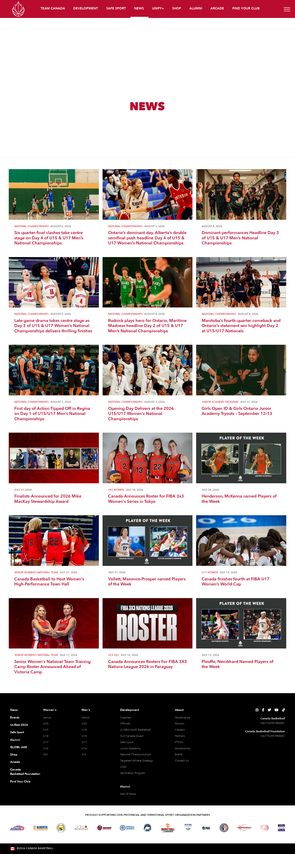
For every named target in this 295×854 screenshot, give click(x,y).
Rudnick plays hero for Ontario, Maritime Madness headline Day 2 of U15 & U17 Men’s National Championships (147, 326)
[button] (53, 9)
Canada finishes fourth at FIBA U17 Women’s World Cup (235, 582)
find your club (246, 8)
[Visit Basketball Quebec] (127, 827)
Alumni (15, 740)
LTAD (123, 767)
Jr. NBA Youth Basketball (135, 730)
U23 (45, 723)
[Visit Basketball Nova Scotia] (188, 827)
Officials (125, 723)
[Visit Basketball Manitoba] (81, 828)
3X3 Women (116, 490)
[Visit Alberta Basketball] (40, 827)
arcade (217, 8)
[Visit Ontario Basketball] (104, 828)
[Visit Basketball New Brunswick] (168, 827)
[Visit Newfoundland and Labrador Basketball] (224, 827)
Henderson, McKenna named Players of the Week (239, 499)
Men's (86, 710)
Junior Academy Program (220, 402)
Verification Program (132, 773)
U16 (45, 748)
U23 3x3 (113, 655)
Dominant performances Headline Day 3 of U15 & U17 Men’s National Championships (240, 238)
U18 (45, 736)
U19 (45, 730)
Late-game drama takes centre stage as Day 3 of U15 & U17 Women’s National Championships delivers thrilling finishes (53, 326)
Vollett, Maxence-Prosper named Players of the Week (147, 582)
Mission (179, 723)
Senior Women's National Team (36, 572)
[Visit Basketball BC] (17, 827)
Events (14, 717)
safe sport (116, 8)
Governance (182, 717)
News (14, 710)
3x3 (45, 754)
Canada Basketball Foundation (21, 771)
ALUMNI (195, 8)
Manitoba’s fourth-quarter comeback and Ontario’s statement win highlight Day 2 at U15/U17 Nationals (241, 326)
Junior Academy (130, 748)
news (139, 8)
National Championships (31, 226)
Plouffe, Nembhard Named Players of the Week (237, 664)
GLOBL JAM (18, 747)
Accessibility (182, 748)
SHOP (176, 8)
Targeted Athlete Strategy (136, 760)
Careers (180, 730)
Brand (179, 754)
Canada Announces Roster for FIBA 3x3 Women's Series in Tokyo (146, 499)
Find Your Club (20, 781)
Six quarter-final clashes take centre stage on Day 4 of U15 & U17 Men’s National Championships (48, 238)
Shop (13, 755)
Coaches (125, 717)
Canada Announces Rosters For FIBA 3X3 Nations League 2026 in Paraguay (147, 664)
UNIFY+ (158, 8)
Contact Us (182, 760)
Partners (180, 736)
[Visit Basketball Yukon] (244, 828)
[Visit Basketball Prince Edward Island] (206, 827)
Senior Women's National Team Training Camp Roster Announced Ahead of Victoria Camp (52, 667)
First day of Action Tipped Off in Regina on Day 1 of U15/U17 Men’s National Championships (52, 414)
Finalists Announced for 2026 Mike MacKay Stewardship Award (47, 499)
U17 (45, 742)
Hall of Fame (128, 794)
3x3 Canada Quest (131, 736)
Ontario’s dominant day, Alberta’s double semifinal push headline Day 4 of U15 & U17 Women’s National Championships (147, 238)
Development (129, 710)
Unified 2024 (19, 725)
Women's (49, 710)
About (179, 710)
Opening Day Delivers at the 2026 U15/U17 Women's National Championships (141, 414)
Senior (47, 717)
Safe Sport (17, 732)
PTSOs (179, 742)
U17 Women (210, 572)
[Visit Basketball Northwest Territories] (147, 827)
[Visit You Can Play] (281, 827)
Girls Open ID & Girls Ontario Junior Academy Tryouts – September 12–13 (237, 411)
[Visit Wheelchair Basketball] (264, 827)
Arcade (15, 762)
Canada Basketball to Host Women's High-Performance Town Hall (49, 582)
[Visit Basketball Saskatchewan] (60, 827)
